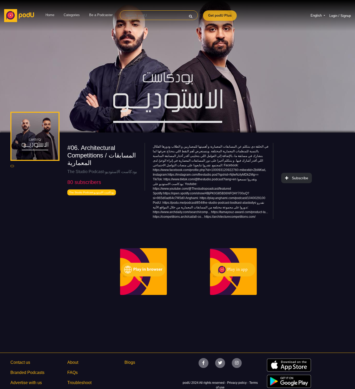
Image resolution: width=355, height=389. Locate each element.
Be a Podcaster (101, 15)
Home (49, 15)
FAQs (72, 372)
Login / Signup (340, 16)
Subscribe (300, 178)
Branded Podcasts (27, 372)
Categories (72, 15)
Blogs (129, 362)
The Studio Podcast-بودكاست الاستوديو (102, 171)
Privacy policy (237, 383)
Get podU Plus (220, 15)
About (72, 362)
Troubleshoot (79, 382)
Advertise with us (26, 382)
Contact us (20, 362)
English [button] (317, 15)
